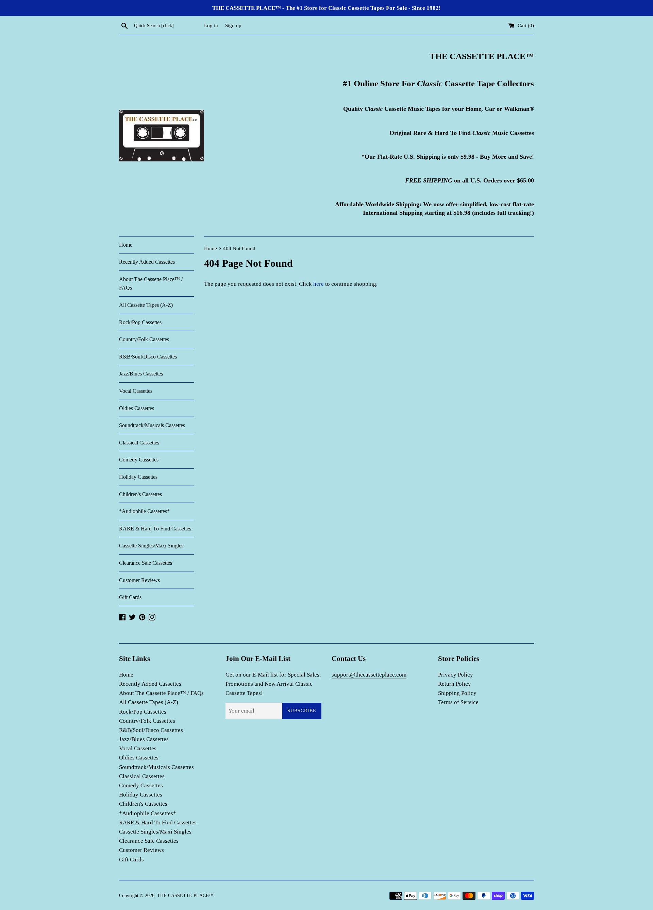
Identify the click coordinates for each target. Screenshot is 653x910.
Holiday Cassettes (138, 477)
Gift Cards (130, 597)
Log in (211, 25)
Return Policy (454, 684)
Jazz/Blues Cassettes (141, 374)
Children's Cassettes (140, 494)
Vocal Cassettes (135, 391)
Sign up (233, 25)
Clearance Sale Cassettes (145, 563)
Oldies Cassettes (136, 408)
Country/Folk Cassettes (144, 339)
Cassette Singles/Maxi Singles (151, 545)
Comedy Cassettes (138, 459)
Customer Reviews (139, 580)
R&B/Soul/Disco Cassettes (148, 357)
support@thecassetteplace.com (369, 674)
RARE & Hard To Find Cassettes (155, 528)
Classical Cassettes (139, 442)
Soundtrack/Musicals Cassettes (152, 425)
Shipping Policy (457, 693)
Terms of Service (458, 702)
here (318, 284)
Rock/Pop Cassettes (140, 322)
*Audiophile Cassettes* (144, 511)
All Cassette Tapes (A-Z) (146, 305)
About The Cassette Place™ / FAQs (151, 283)
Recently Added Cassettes (147, 262)
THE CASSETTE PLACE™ (185, 895)
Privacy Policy (455, 674)
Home (125, 245)
